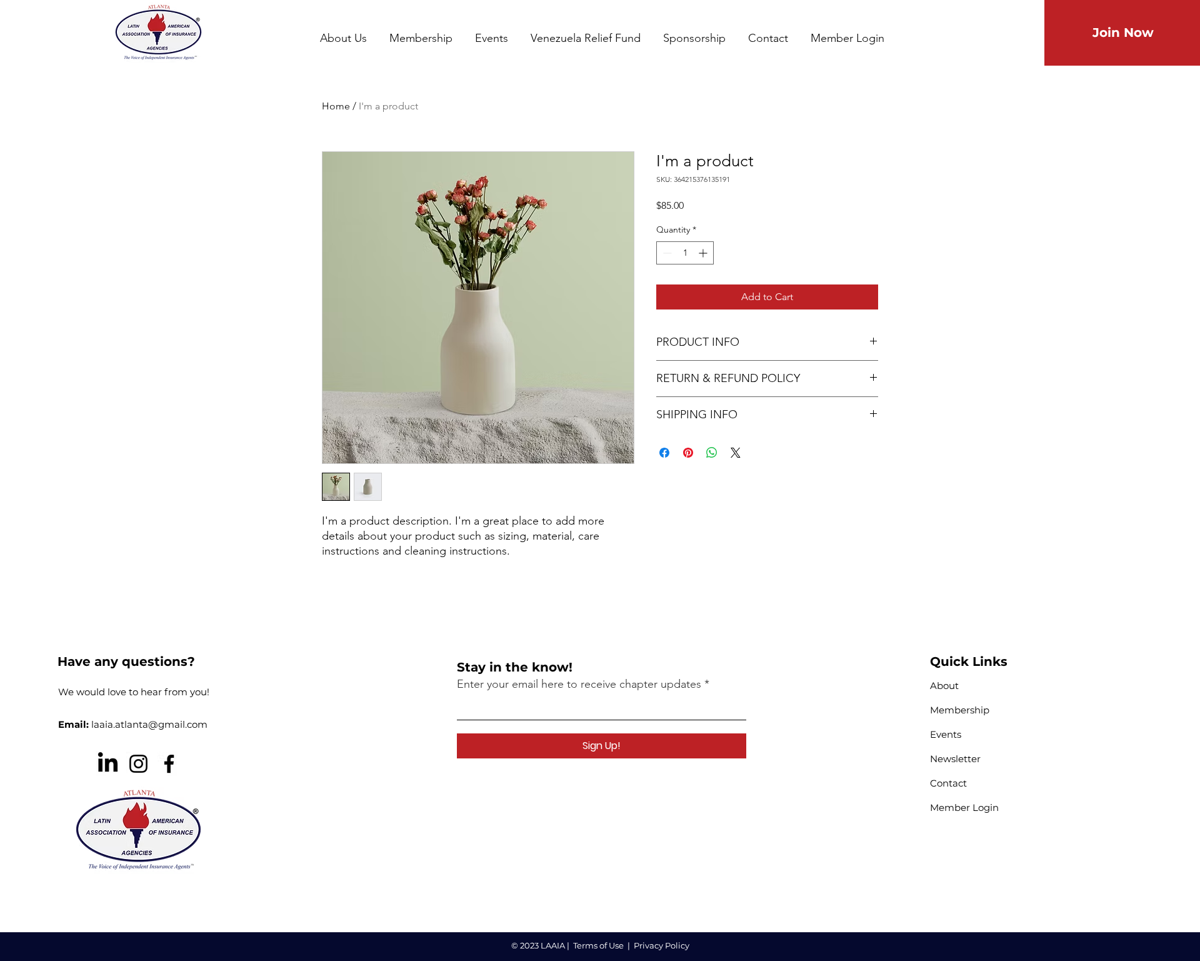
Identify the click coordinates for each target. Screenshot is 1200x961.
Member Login (964, 807)
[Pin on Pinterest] (688, 452)
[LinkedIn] (108, 764)
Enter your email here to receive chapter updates (579, 684)
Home (336, 106)
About (944, 686)
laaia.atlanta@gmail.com (149, 724)
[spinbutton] (685, 253)
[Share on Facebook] (664, 452)
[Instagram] (138, 764)
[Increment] (704, 253)
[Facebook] (169, 764)
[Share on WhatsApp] (711, 452)
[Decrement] (666, 253)
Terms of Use (598, 945)
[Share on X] (735, 452)
